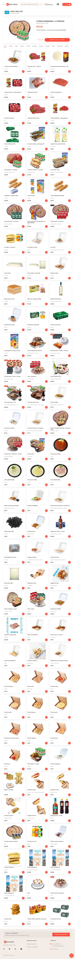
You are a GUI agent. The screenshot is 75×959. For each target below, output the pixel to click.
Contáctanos (55, 949)
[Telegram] (22, 949)
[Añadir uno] (42, 40)
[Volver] (4, 4)
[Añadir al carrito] (23, 71)
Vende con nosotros (61, 934)
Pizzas (16, 46)
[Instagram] (16, 949)
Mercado (11, 46)
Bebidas (66, 46)
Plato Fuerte (60, 46)
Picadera (41, 46)
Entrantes (47, 46)
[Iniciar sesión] (57, 4)
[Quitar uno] (38, 40)
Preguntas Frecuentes (32, 944)
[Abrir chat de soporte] (71, 955)
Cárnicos (22, 46)
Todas (5, 46)
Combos (28, 46)
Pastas (53, 46)
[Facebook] (4, 949)
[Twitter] (10, 949)
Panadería (34, 46)
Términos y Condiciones (32, 947)
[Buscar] (22, 4)
